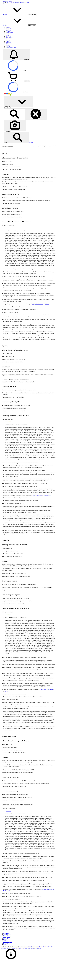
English (34, 146)
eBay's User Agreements (37, 304)
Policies (47, 304)
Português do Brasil (51, 146)
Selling (7, 35)
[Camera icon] (15, 125)
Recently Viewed (9, 28)
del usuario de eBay (46, 495)
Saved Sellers (8, 38)
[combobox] (18, 108)
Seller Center (6, 938)
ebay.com (8, 422)
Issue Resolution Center (11, 47)
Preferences (8, 42)
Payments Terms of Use (6, 948)
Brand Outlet (19, 2)
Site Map (5, 944)
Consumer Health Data (48, 946)
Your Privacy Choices (29, 948)
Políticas (6, 691)
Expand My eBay (31, 25)
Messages (8, 45)
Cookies (13, 948)
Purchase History (9, 32)
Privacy (40, 946)
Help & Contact (25, 2)
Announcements (6, 934)
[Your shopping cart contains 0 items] (13, 81)
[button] (16, 137)
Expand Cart (26, 81)
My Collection (9, 43)
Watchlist (8, 31)
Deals (15, 2)
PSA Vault (8, 46)
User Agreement (35, 946)
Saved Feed (8, 36)
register (12, 2)
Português (44, 146)
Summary (8, 27)
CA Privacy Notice (20, 948)
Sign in (7, 2)
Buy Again (8, 33)
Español (38, 146)
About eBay (6, 933)
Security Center (6, 937)
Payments (8, 40)
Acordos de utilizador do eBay (46, 689)
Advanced (31, 142)
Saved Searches (9, 37)
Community (6, 935)
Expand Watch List (32, 14)
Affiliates (5, 940)
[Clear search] (36, 114)
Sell (3, 3)
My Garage (8, 41)
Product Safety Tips (7, 942)
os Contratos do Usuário (46, 889)
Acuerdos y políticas (37, 495)
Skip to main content (7, 1)
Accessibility (28, 946)
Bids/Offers (8, 30)
